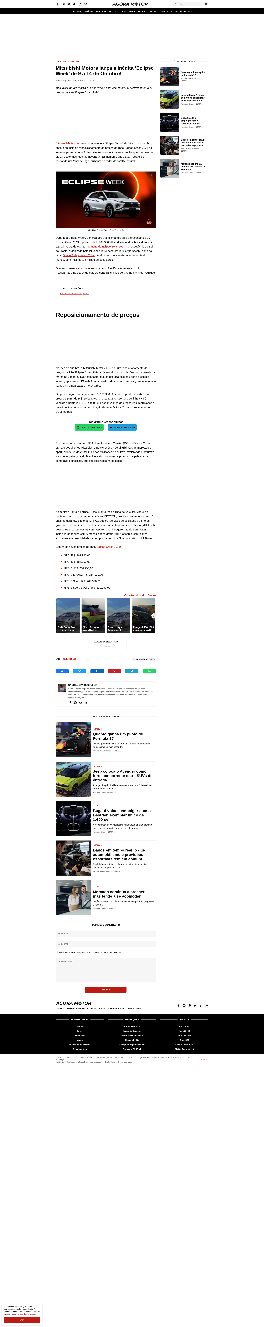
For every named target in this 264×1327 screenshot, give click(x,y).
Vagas (93, 1008)
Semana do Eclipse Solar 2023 (106, 246)
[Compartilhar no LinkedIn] (97, 671)
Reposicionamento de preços (74, 293)
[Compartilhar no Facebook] (62, 671)
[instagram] (75, 702)
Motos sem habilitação (132, 1035)
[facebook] (70, 702)
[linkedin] (86, 702)
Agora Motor (63, 62)
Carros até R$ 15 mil (132, 1049)
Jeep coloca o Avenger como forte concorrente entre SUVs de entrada (122, 775)
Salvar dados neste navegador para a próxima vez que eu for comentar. (90, 952)
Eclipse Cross (69, 659)
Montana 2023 (184, 1035)
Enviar (106, 990)
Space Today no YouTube (78, 255)
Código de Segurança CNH (132, 1044)
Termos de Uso (134, 1008)
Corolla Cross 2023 (184, 1044)
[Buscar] (206, 4)
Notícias (75, 62)
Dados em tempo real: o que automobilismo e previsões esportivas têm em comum (119, 854)
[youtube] (80, 702)
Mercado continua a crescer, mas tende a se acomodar (119, 894)
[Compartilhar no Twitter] (79, 671)
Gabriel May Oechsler (82, 685)
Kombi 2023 (184, 1031)
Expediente (82, 1008)
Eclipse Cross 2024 (108, 546)
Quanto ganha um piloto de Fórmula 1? (118, 736)
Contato (60, 1008)
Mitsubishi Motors (69, 143)
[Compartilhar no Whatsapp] (149, 671)
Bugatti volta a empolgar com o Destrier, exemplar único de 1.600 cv (122, 815)
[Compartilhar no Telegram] (131, 671)
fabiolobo (204, 1060)
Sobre (70, 1008)
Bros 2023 (184, 1040)
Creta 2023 (184, 1026)
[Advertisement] (132, 35)
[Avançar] (153, 615)
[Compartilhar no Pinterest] (114, 671)
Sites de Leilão (132, 1040)
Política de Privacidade (111, 1008)
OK (22, 1320)
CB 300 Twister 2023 (184, 1049)
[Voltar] (58, 615)
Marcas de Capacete (132, 1031)
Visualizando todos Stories (140, 595)
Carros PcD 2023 (132, 1026)
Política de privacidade (26, 1314)
